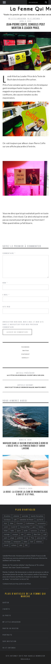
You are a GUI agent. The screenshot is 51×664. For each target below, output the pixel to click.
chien (11, 523)
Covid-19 (14, 527)
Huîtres (41, 527)
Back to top (25, 659)
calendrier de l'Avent (26, 520)
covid (6, 527)
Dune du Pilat (25, 527)
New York (37, 534)
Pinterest (25, 354)
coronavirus (41, 523)
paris (5, 538)
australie (25, 516)
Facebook (25, 347)
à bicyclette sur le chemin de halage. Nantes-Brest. (25, 386)
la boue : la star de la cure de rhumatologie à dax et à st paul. (25, 493)
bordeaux (7, 520)
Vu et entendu (33, 18)
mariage (6, 534)
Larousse (34, 531)
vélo (20, 545)
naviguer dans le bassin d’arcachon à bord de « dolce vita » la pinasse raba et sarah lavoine (25, 445)
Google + (25, 357)
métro (29, 534)
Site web (6, 307)
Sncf (31, 542)
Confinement (30, 523)
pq (27, 538)
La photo (7, 615)
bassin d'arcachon (37, 516)
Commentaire (9, 253)
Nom (5, 283)
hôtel (5, 531)
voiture (13, 545)
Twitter (25, 350)
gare (34, 527)
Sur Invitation (9, 641)
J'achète (6, 609)
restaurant (17, 542)
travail (6, 545)
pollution (20, 538)
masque (15, 534)
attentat (16, 516)
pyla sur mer (41, 538)
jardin (26, 531)
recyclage (7, 542)
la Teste (42, 531)
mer (22, 534)
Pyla (32, 538)
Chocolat (19, 523)
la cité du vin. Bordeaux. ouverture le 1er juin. (25, 374)
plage (12, 538)
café (15, 520)
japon (19, 531)
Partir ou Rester (11, 628)
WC (26, 545)
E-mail (6, 295)
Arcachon (7, 516)
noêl (44, 534)
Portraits (7, 635)
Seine (25, 542)
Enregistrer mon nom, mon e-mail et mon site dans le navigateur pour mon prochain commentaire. (23, 324)
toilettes (39, 542)
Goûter (6, 602)
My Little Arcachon (17, 18)
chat (5, 523)
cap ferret (39, 520)
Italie (12, 531)
